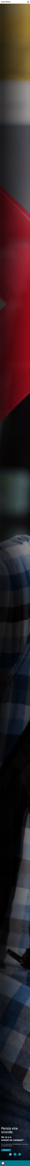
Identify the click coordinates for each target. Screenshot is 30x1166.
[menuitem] (21, 1163)
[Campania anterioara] (15, 1154)
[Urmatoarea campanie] (19, 1154)
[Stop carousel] (10, 1154)
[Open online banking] (24, 2)
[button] (3, 1163)
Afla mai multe (6, 1150)
